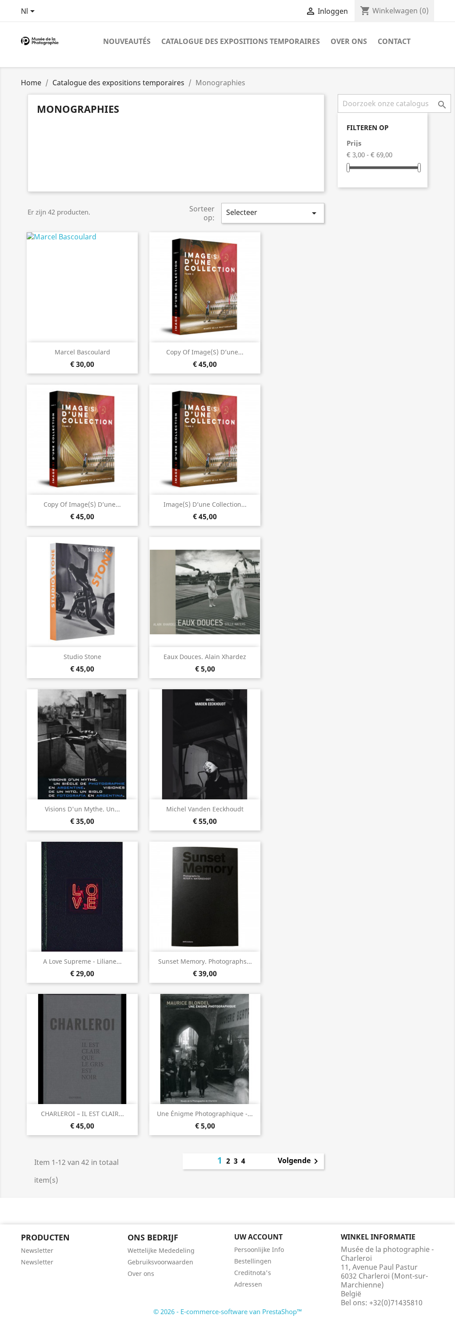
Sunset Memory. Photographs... (205, 961)
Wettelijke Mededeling (161, 1250)
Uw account (258, 1237)
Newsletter (37, 1250)
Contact (394, 41)
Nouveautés (127, 41)
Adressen (248, 1284)
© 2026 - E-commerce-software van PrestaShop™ (227, 1311)
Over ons (349, 41)
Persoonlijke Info (259, 1249)
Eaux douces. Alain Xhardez (205, 656)
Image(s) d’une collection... (205, 504)
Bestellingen (252, 1261)
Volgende (299, 1161)
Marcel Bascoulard (82, 352)
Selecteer (272, 213)
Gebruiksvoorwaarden (160, 1262)
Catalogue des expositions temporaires (240, 41)
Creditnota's (252, 1272)
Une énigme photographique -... (205, 1113)
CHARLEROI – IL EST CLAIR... (82, 1113)
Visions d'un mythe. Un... (82, 809)
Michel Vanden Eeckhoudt (204, 809)
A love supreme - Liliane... (82, 961)
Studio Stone (82, 656)
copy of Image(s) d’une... (204, 352)
